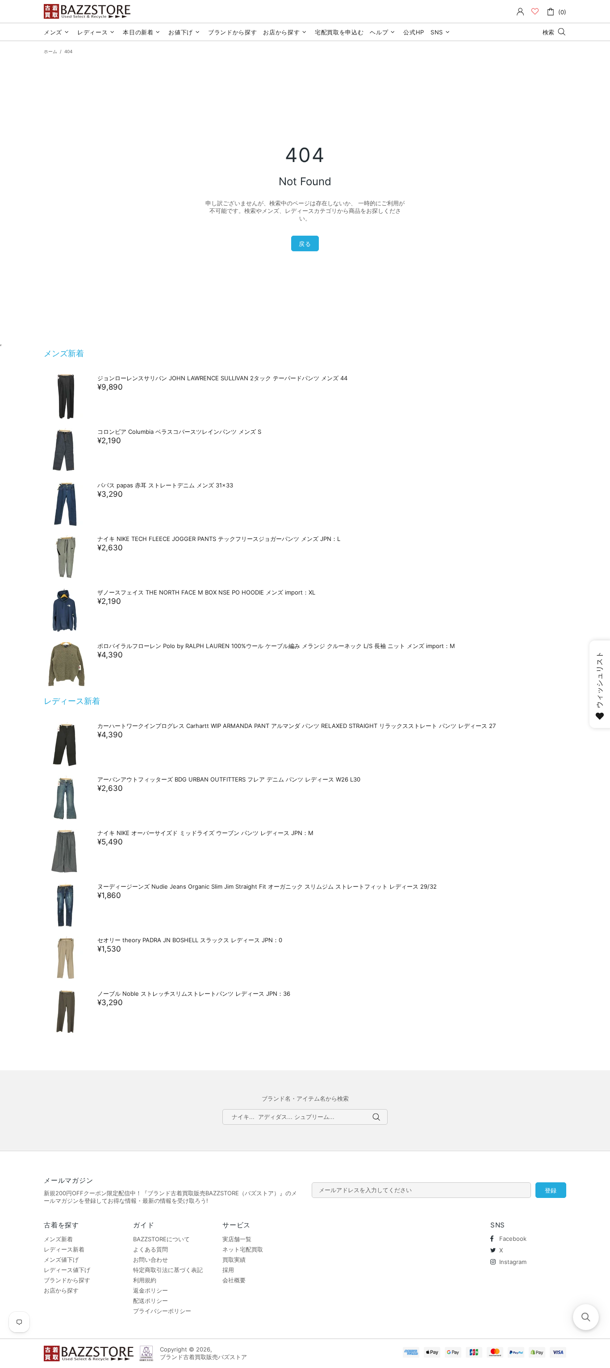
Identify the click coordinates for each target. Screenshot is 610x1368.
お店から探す (61, 1290)
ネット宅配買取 (242, 1249)
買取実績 (234, 1259)
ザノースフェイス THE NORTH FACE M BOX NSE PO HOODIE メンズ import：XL (206, 592)
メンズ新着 (64, 353)
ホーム (50, 51)
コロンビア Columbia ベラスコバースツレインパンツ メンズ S (179, 431)
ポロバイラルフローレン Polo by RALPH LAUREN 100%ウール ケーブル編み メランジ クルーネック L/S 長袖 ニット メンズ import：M (276, 645)
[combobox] (305, 1117)
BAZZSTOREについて (161, 1239)
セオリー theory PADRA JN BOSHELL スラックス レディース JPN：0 (189, 940)
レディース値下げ (67, 1269)
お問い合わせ (150, 1259)
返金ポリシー (150, 1290)
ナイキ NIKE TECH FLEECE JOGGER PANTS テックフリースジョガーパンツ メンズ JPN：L (218, 538)
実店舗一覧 (236, 1239)
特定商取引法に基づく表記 (168, 1269)
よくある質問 (150, 1249)
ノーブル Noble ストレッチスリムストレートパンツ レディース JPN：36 (193, 993)
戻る (305, 243)
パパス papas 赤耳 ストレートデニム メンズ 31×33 (165, 485)
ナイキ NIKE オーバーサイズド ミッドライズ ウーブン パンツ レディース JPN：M (205, 832)
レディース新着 (72, 701)
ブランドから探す (67, 1280)
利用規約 (144, 1280)
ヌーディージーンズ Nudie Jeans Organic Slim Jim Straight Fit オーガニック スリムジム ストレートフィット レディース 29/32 (267, 886)
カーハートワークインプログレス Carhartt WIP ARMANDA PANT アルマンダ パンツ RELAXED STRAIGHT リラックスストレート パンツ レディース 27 (296, 725)
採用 (228, 1269)
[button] (586, 1317)
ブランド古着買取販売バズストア (88, 11)
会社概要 (234, 1280)
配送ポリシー (150, 1300)
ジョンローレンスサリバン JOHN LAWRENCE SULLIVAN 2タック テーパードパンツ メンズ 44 (222, 378)
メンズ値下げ (61, 1259)
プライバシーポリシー (162, 1310)
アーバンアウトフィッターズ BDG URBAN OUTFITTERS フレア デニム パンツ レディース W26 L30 (228, 779)
